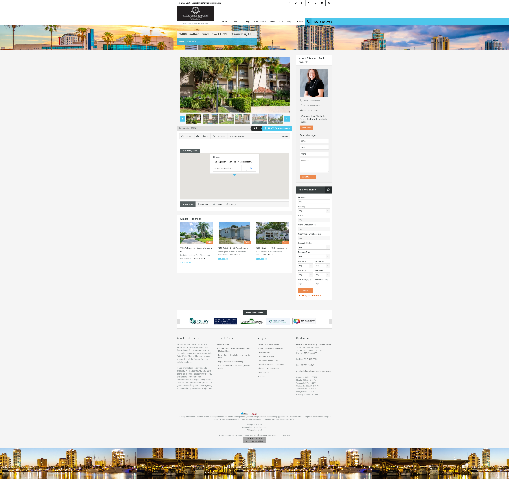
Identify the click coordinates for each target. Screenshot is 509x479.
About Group (260, 22)
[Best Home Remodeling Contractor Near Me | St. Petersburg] (225, 321)
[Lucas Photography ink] (304, 321)
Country (301, 206)
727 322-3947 (307, 365)
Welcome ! (262, 376)
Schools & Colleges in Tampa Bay (271, 364)
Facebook (204, 204)
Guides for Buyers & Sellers (268, 344)
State (300, 216)
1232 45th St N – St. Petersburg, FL (233, 248)
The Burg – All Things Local (268, 368)
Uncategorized (263, 372)
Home (224, 22)
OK (251, 168)
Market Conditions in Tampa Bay (270, 348)
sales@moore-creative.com (267, 435)
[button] (237, 176)
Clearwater (191, 41)
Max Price (319, 270)
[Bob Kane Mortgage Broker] (278, 321)
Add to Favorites (238, 136)
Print (286, 136)
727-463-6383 (311, 359)
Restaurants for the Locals (268, 360)
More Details (199, 258)
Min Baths (319, 261)
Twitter (219, 204)
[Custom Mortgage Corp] (252, 321)
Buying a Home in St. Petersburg (230, 362)
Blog (289, 22)
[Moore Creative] (254, 440)
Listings (246, 22)
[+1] (262, 413)
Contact (235, 22)
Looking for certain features (311, 296)
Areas (272, 22)
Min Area (304, 280)
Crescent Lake (223, 344)
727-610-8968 (310, 353)
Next (285, 85)
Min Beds (302, 261)
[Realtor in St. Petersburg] (195, 15)
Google (233, 204)
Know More (306, 128)
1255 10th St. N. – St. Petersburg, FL (271, 248)
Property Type (304, 252)
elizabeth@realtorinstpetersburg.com (313, 371)
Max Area (321, 280)
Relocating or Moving (266, 356)
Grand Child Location (307, 225)
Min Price (302, 270)
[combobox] (314, 210)
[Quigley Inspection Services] (199, 321)
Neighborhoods (264, 352)
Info (281, 22)
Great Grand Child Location (309, 234)
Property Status (305, 243)
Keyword (302, 197)
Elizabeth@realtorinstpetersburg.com (206, 3)
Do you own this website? (223, 168)
